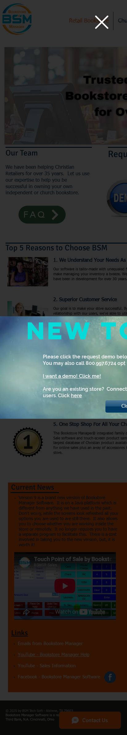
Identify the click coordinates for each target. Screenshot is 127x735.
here (76, 395)
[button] (102, 22)
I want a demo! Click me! (72, 376)
